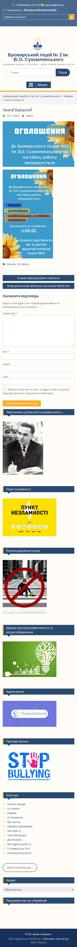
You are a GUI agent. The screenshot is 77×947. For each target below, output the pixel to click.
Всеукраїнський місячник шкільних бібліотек (38, 286)
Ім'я (6, 351)
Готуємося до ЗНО (18, 848)
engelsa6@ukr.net (54, 5)
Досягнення (14, 839)
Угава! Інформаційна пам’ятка (38, 278)
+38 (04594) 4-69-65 (27, 5)
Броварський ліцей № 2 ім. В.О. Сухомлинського (38, 57)
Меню (42, 85)
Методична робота (19, 844)
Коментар (10, 313)
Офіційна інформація (19, 826)
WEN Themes (39, 942)
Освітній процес (17, 835)
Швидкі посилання (15, 16)
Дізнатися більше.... (20, 867)
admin (29, 115)
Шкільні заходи (16, 804)
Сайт (6, 377)
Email (7, 364)
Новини (68, 96)
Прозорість (14, 830)
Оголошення (15, 817)
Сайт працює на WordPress (24, 938)
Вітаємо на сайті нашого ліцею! (40, 10)
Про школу (13, 822)
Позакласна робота (19, 853)
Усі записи (23, 264)
